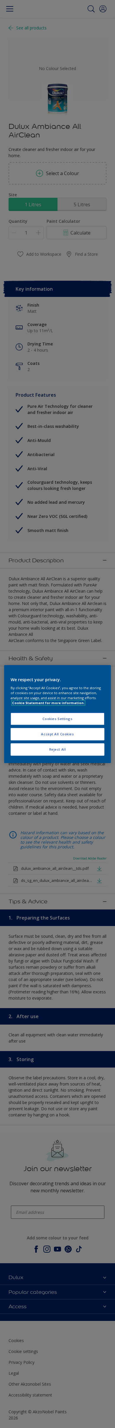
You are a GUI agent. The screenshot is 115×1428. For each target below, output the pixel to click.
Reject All (57, 749)
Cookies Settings (57, 719)
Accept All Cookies (57, 734)
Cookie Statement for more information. (48, 703)
